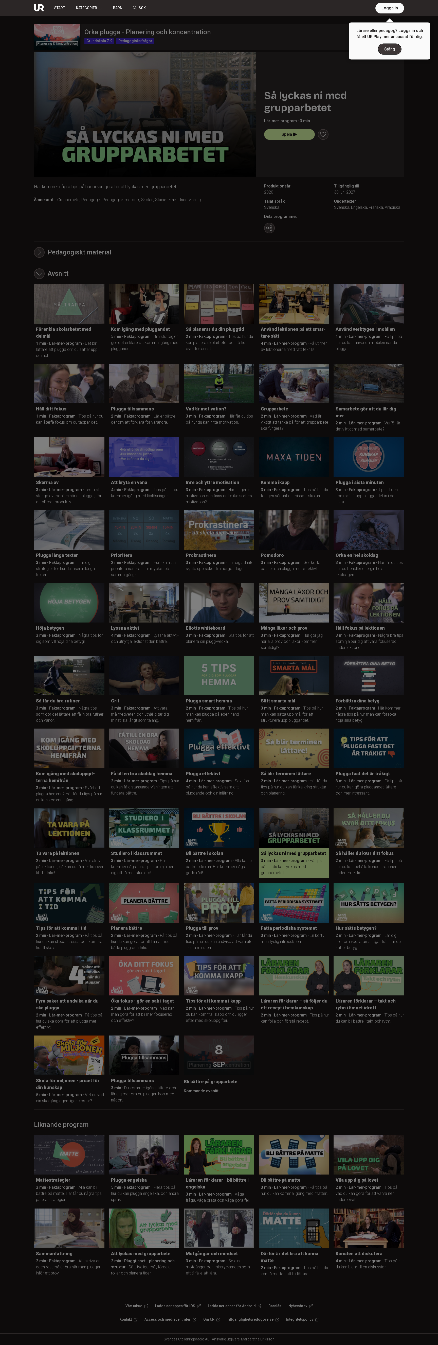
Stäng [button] (389, 49)
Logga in (389, 8)
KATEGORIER (86, 8)
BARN (117, 8)
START (59, 8)
